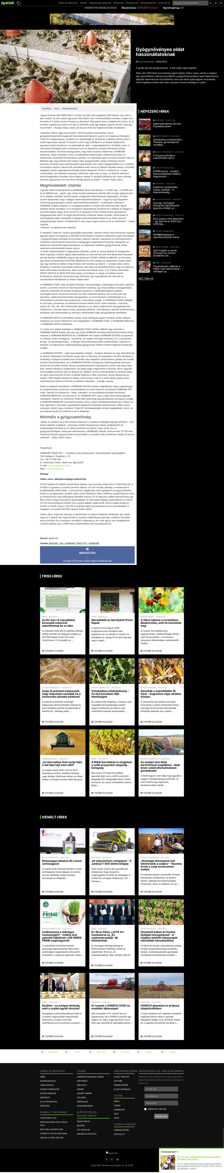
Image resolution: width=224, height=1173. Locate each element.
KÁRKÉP (80, 1089)
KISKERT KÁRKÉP (84, 1093)
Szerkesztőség (121, 1130)
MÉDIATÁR (118, 3)
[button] (18, 3)
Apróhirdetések (85, 1106)
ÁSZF (116, 1114)
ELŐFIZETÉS (164, 3)
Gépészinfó (82, 1102)
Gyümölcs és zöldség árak (53, 1133)
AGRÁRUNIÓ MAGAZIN (100, 3)
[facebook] (106, 1159)
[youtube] (118, 1159)
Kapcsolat (119, 1134)
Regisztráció (83, 1121)
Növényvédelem (48, 1093)
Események (119, 1110)
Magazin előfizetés (86, 1134)
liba (61, 543)
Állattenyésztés (146, 62)
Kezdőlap (46, 108)
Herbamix (94, 543)
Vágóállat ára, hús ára (51, 1138)
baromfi (53, 543)
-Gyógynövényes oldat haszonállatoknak (87, 556)
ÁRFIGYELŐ (82, 1085)
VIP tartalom (83, 1130)
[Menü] (221, 3)
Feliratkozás (161, 1116)
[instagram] (112, 1159)
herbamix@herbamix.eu (58, 465)
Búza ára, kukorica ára (51, 1129)
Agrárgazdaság (48, 1081)
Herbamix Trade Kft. (76, 543)
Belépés (81, 1125)
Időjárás (81, 1097)
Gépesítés (45, 1106)
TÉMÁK (83, 3)
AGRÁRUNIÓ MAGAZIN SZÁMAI (90, 1077)
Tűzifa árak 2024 (48, 1118)
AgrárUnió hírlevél (157, 1109)
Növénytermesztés (50, 1089)
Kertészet (45, 1097)
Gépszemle (82, 1081)
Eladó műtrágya (122, 1089)
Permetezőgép (121, 1085)
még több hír (146, 278)
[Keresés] (210, 3)
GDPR (116, 1118)
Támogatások (47, 1085)
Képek (117, 1101)
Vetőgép (118, 1081)
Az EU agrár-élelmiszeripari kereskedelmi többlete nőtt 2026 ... (199, 1158)
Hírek (56, 108)
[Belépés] (216, 3)
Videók (117, 1105)
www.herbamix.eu (54, 468)
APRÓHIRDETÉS (148, 3)
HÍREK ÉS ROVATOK (68, 3)
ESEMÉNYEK (132, 3)
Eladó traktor (121, 1077)
